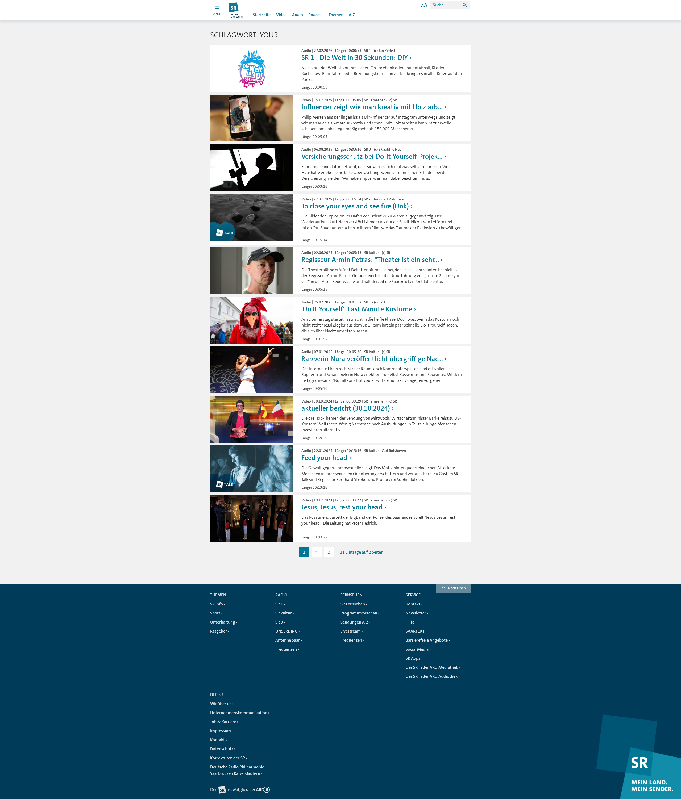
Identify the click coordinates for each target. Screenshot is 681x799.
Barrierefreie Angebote (427, 640)
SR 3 (279, 622)
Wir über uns (222, 703)
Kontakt (413, 604)
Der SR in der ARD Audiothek (432, 676)
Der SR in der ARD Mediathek (432, 667)
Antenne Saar (287, 640)
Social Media (417, 649)
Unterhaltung (222, 622)
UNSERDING (286, 631)
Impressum (220, 731)
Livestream (350, 631)
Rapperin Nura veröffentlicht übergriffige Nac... (372, 358)
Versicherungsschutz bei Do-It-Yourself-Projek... (371, 156)
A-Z (352, 15)
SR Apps (413, 658)
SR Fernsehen (352, 604)
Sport (215, 613)
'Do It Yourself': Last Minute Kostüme (356, 309)
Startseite (262, 15)
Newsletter (416, 613)
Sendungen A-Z (354, 622)
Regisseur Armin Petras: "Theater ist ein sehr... (370, 259)
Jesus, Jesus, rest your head (342, 507)
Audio (297, 15)
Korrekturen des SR (227, 758)
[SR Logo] (236, 10)
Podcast (315, 15)
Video (281, 15)
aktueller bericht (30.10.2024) (345, 408)
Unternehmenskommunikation (238, 713)
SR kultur (283, 613)
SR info (216, 604)
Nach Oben (457, 587)
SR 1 (279, 604)
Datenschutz (221, 749)
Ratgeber (218, 631)
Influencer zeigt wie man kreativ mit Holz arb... (372, 107)
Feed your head (324, 457)
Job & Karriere (223, 722)
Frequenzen (286, 649)
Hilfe (410, 622)
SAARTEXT (415, 631)
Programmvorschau (358, 613)
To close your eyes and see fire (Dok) (355, 206)
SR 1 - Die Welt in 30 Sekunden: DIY (354, 57)
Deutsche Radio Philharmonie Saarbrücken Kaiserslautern (237, 770)
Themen (336, 15)
